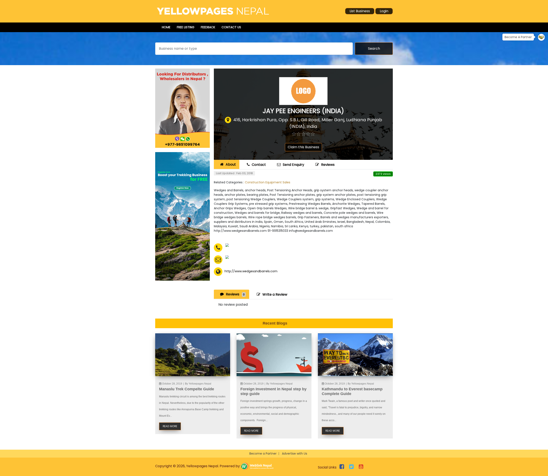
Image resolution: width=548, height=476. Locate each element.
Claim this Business (303, 147)
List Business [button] (360, 11)
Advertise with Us (294, 453)
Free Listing (185, 27)
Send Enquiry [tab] (293, 164)
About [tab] (231, 164)
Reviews (328, 164)
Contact (259, 164)
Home (166, 27)
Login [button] (384, 11)
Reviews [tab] (235, 294)
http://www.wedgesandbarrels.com (251, 271)
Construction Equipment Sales (267, 182)
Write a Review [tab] (274, 294)
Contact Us (231, 27)
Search (374, 48)
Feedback (208, 27)
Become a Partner (263, 453)
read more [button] (170, 426)
